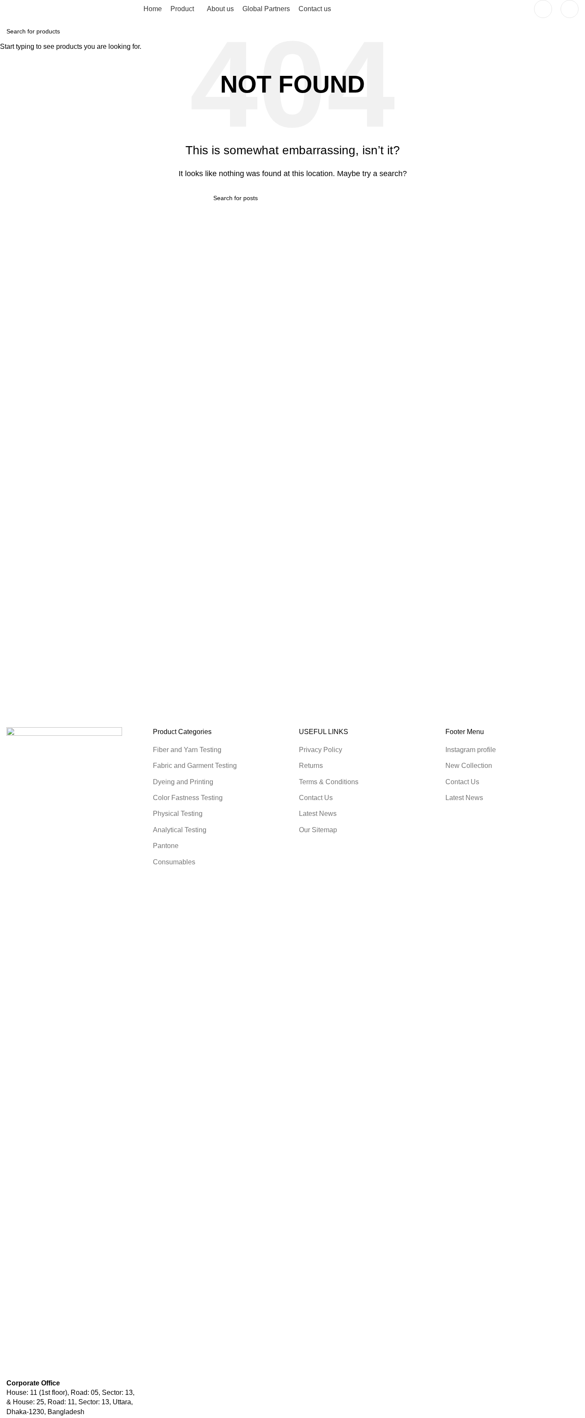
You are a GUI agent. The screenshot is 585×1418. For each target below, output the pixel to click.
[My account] (543, 9)
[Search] (569, 9)
